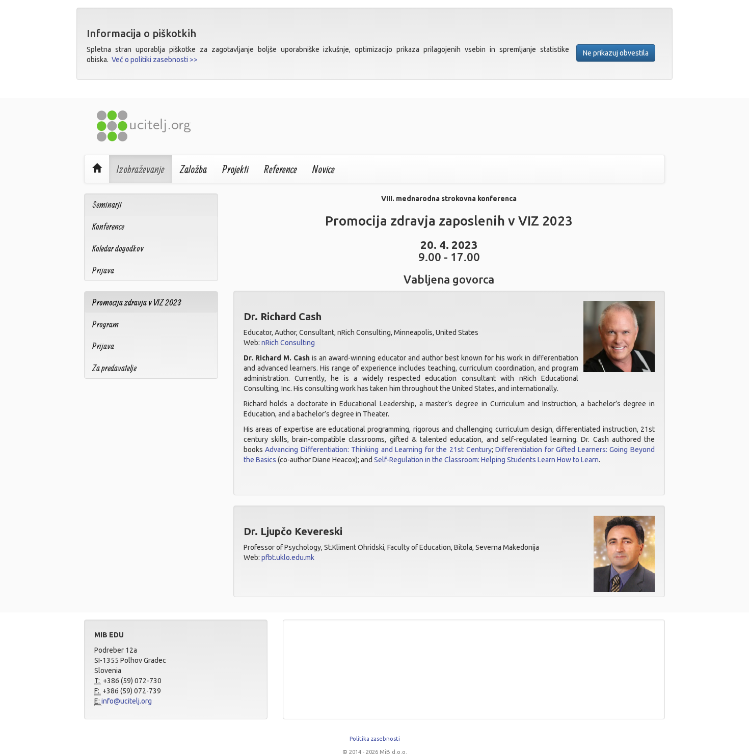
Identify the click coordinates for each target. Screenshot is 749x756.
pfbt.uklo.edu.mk (287, 557)
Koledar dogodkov (118, 248)
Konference (108, 226)
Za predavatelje (114, 367)
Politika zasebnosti (375, 739)
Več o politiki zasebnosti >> (155, 59)
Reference (280, 169)
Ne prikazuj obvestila (616, 53)
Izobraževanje (141, 169)
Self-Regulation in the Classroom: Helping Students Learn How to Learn (486, 460)
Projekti (235, 169)
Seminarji (107, 204)
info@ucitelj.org (126, 701)
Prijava (103, 270)
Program (105, 324)
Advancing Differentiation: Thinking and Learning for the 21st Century (378, 449)
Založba (193, 169)
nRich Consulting (288, 343)
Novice (323, 169)
